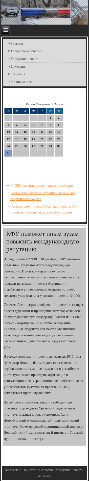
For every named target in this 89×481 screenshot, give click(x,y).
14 (42, 132)
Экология (18, 74)
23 (58, 139)
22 (50, 139)
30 (58, 146)
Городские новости (25, 58)
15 (50, 132)
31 (8, 153)
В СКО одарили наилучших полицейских (42, 185)
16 (58, 132)
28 (42, 146)
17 (8, 139)
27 (33, 146)
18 (16, 139)
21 (42, 139)
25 (16, 146)
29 (50, 146)
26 (25, 146)
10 (8, 132)
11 (16, 132)
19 (25, 139)
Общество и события (26, 51)
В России (18, 66)
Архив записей (22, 81)
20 (33, 139)
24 (8, 146)
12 (25, 132)
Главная (17, 43)
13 (33, 132)
